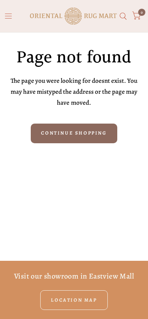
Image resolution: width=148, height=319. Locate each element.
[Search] (123, 16)
